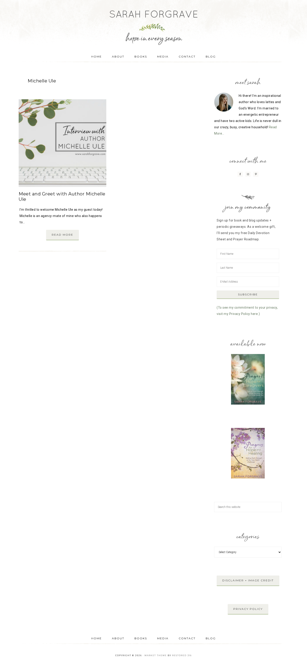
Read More (62, 234)
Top (296, 651)
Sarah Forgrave (153, 23)
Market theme (156, 655)
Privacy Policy (248, 609)
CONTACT (187, 638)
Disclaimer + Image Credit (248, 580)
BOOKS (140, 638)
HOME (96, 638)
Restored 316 (182, 655)
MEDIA (163, 638)
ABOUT (118, 638)
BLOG (211, 638)
